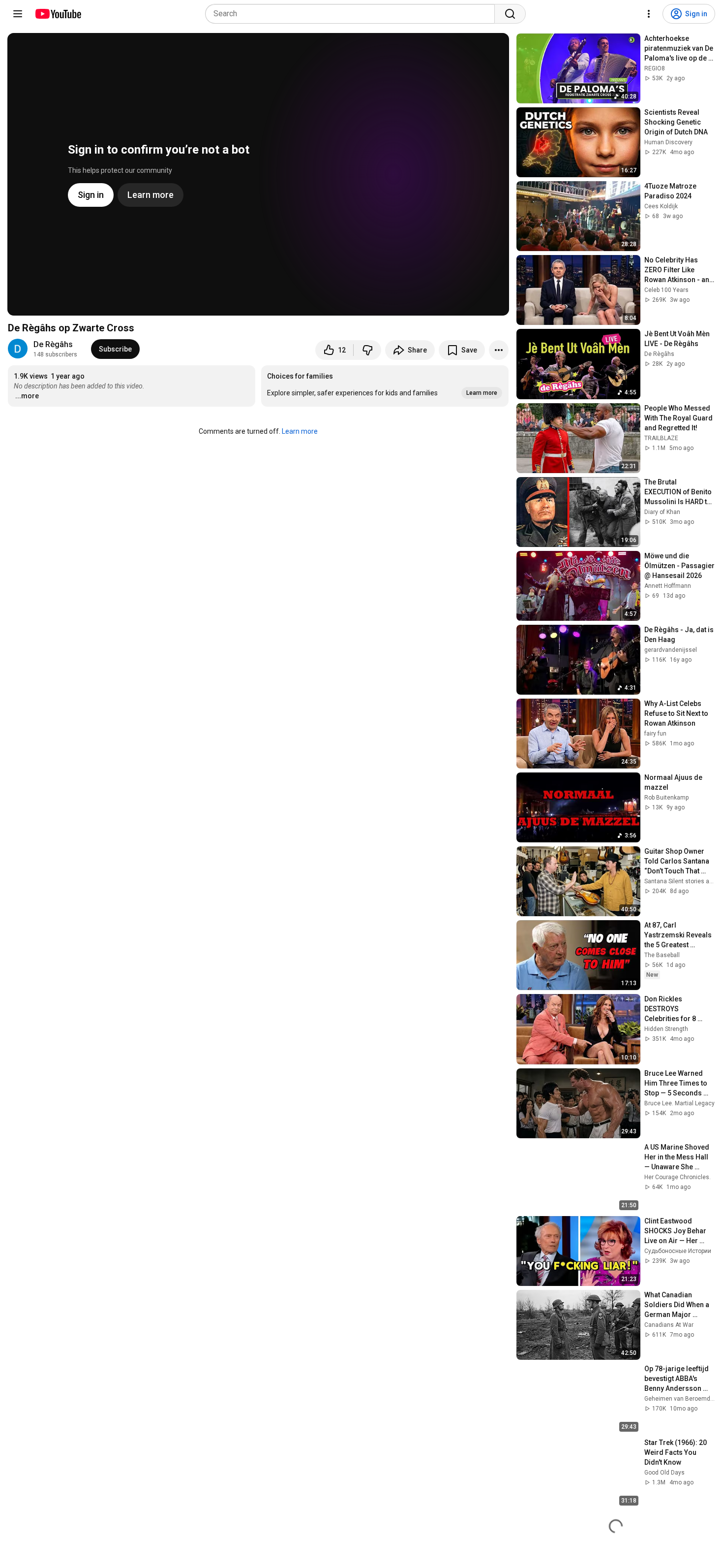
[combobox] (352, 14)
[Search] (510, 14)
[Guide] (18, 14)
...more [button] (27, 396)
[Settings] (649, 14)
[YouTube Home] (58, 14)
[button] (385, 386)
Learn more (300, 431)
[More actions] (499, 350)
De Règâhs (53, 344)
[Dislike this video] (367, 350)
